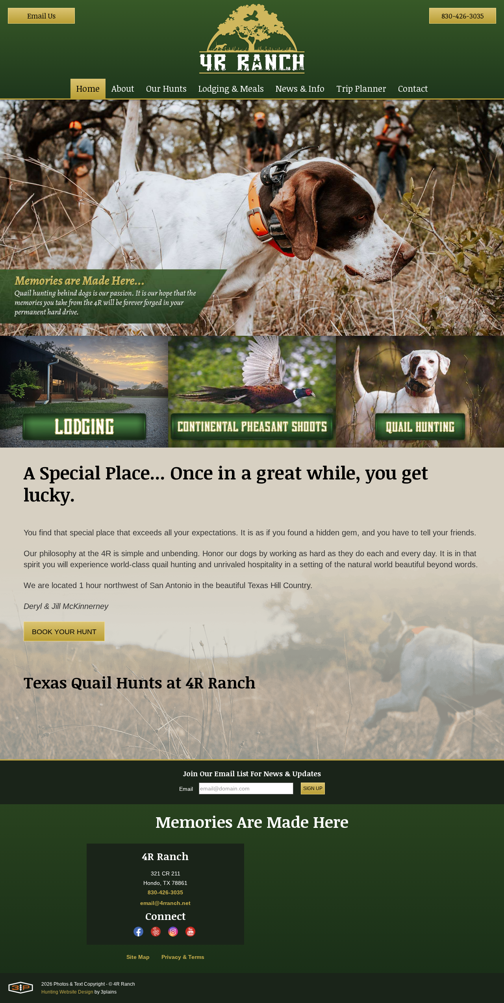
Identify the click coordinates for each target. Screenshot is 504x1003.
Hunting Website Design (67, 992)
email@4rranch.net (165, 903)
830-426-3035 (462, 15)
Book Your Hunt (64, 632)
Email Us (41, 15)
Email (186, 789)
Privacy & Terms (182, 957)
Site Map (138, 957)
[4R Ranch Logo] (252, 39)
